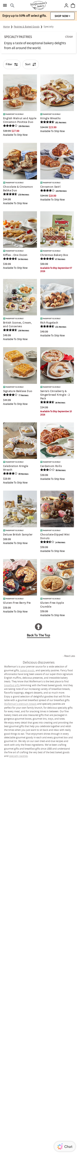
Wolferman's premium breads (20, 704)
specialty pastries (18, 756)
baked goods (27, 670)
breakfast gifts (12, 685)
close (69, 36)
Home (6, 26)
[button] (62, 16)
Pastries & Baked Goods (26, 26)
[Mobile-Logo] (39, 5)
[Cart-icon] (73, 5)
